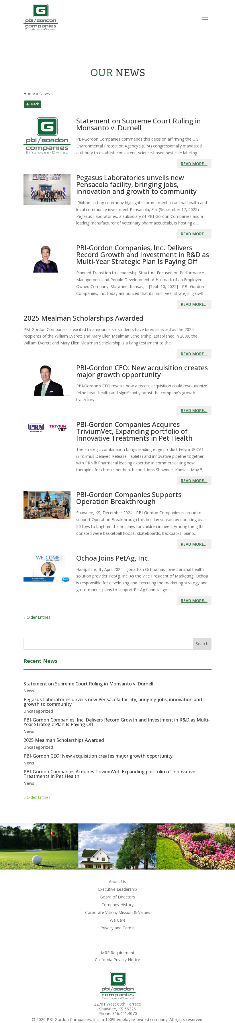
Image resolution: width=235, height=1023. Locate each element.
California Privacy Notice (117, 959)
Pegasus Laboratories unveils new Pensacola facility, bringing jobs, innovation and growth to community (136, 184)
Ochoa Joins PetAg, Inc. (113, 558)
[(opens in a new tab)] (46, 389)
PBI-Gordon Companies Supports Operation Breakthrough (128, 498)
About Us (117, 882)
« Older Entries (36, 617)
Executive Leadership (117, 889)
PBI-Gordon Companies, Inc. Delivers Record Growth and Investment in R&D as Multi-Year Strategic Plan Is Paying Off (142, 254)
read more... (194, 163)
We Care (118, 920)
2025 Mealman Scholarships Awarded (83, 318)
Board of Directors (117, 897)
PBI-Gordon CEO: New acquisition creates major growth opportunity (142, 371)
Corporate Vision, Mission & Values (117, 912)
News (28, 690)
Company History (117, 905)
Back (35, 104)
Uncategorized (38, 711)
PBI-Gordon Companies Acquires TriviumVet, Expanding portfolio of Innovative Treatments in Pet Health (134, 431)
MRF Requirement (117, 952)
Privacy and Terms (117, 928)
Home (29, 93)
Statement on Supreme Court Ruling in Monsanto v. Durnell (138, 124)
